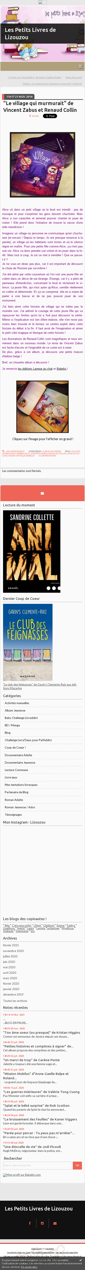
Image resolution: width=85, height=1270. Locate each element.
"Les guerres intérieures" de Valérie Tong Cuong (41, 1092)
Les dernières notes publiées (43, 1252)
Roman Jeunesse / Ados (20, 807)
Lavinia (41, 928)
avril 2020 (9, 972)
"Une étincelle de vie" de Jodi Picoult (32, 1147)
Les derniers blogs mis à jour (18, 1252)
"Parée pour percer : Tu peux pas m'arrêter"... (39, 1133)
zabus (44, 453)
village (75, 451)
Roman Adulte (14, 800)
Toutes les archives (15, 1001)
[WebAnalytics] (42, 2)
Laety (30, 928)
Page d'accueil (74, 77)
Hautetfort (49, 1249)
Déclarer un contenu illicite (15, 1256)
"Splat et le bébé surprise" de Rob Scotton (36, 1105)
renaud (53, 453)
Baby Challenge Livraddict (21, 718)
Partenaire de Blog (16, 792)
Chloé (37, 925)
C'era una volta (22, 925)
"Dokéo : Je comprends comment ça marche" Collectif (52, 83)
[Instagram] (42, 1223)
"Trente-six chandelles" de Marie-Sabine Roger (34, 77)
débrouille (23, 453)
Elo (33, 931)
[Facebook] (29, 1223)
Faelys (71, 925)
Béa (7, 925)
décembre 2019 (13, 994)
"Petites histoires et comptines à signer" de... (38, 1046)
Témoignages (13, 814)
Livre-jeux (11, 777)
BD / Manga (12, 725)
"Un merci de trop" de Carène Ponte (31, 1060)
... (4, 1019)
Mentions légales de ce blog (38, 1256)
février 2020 (11, 983)
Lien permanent (15, 451)
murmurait (9, 453)
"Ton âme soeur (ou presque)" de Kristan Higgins (41, 1032)
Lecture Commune (16, 770)
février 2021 (11, 945)
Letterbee (53, 928)
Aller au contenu (12, 8)
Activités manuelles (17, 703)
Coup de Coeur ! (15, 747)
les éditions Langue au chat (35, 368)
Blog (7, 732)
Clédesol (48, 925)
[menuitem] (36, 77)
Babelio (62, 368)
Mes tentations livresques (21, 785)
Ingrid (21, 928)
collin (62, 453)
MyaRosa (68, 928)
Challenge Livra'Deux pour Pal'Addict (28, 740)
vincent (35, 453)
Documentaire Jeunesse (20, 762)
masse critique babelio (21, 455)
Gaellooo (9, 928)
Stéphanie (22, 931)
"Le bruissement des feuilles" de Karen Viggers (40, 1119)
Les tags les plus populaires (67, 1252)
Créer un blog (36, 1249)
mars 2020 (10, 978)
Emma (61, 925)
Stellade (8, 931)
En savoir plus (29, 1266)
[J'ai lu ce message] (80, 1260)
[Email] (42, 493)
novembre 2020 (13, 951)
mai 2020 (9, 967)
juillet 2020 (10, 956)
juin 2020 (9, 962)
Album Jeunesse (51, 451)
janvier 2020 (11, 989)
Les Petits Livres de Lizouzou (39, 1208)
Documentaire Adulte (18, 755)
